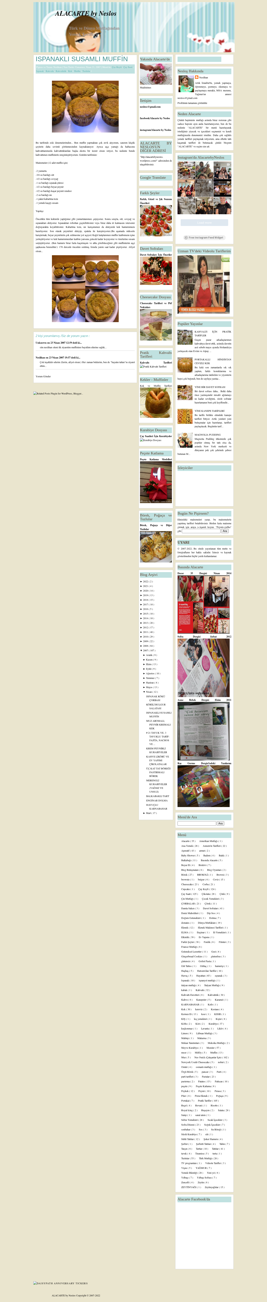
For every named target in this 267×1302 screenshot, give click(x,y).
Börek (184, 874)
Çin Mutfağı (187, 898)
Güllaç (203, 966)
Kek (70, 71)
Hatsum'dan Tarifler (207, 970)
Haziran (150, 682)
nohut (221, 1062)
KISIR (218, 1014)
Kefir (211, 1004)
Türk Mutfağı (206, 1158)
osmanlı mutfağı (204, 1067)
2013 (146, 622)
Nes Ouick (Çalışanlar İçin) (208, 1057)
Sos (201, 1129)
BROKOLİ (203, 874)
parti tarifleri (187, 1076)
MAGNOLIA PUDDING (208, 434)
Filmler (223, 942)
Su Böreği (216, 1129)
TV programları (189, 1163)
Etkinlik (185, 937)
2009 (146, 641)
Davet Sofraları (211, 908)
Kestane (215, 1009)
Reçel (184, 1105)
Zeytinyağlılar (212, 1187)
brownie (185, 879)
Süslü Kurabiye (189, 1134)
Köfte (184, 1023)
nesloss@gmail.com (150, 106)
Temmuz (150, 678)
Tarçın (184, 1148)
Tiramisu (200, 1153)
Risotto (214, 1105)
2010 (146, 636)
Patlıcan (219, 1081)
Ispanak (40, 71)
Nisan (149, 691)
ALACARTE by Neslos (86, 13)
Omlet (184, 1067)
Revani (199, 1105)
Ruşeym (205, 1110)
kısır (203, 1014)
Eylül (149, 668)
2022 (146, 581)
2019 (146, 595)
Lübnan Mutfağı (204, 1033)
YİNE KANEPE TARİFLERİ (209, 410)
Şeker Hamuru (211, 1139)
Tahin (222, 1143)
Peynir (201, 1091)
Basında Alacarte (209, 860)
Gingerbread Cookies (192, 956)
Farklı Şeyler (188, 942)
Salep (184, 1115)
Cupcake (185, 889)
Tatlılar (215, 1148)
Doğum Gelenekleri (191, 917)
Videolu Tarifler (213, 1163)
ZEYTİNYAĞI (189, 1187)
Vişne (184, 1167)
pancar (205, 1071)
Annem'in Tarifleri (212, 845)
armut (202, 850)
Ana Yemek (187, 845)
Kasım (149, 659)
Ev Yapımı (204, 937)
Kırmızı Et (186, 1014)
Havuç (184, 975)
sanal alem (200, 1115)
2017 (146, 604)
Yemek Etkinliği (189, 1172)
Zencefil (185, 1182)
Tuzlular (86, 71)
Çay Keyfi (117, 67)
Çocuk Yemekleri (211, 898)
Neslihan (41, 357)
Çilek (222, 893)
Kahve (184, 999)
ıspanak (219, 975)
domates (185, 922)
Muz (183, 1057)
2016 (146, 609)
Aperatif (185, 850)
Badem (207, 855)
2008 (146, 645)
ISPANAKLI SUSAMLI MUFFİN (82, 59)
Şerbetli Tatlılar (204, 1143)
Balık (222, 855)
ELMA (185, 932)
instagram (145, 130)
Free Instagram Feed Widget (206, 237)
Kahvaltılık (61, 71)
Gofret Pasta (205, 961)
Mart (148, 813)
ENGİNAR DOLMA (157, 800)
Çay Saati (128, 67)
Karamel (219, 999)
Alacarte (185, 841)
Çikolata (206, 893)
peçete (184, 1086)
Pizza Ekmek (201, 1095)
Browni (221, 874)
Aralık (149, 655)
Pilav (184, 1095)
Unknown (41, 342)
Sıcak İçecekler (215, 1119)
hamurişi (219, 966)
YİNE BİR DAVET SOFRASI (210, 387)
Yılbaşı (185, 1177)
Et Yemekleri (220, 932)
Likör (220, 1028)
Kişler (219, 1018)
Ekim (149, 664)
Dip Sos (211, 913)
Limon (184, 1033)
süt (207, 1134)
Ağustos (150, 673)
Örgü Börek (187, 1071)
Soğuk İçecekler (212, 1124)
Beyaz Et (186, 865)
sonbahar (186, 1129)
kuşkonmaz (187, 1028)
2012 (146, 627)
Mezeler (211, 1047)
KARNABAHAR (190, 1004)
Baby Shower (188, 855)
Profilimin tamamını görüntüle (192, 103)
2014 (146, 618)
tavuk (184, 1153)
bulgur (201, 879)
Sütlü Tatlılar (187, 1139)
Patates (202, 1081)
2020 (146, 590)
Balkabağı (186, 860)
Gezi (214, 951)
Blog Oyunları (214, 869)
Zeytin (201, 1182)
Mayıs (149, 687)
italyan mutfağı (188, 985)
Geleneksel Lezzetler (191, 951)
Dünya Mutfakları (207, 922)
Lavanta (205, 1028)
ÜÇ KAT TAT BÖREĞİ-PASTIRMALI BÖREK (158, 772)
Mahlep (185, 1038)
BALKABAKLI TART (157, 796)
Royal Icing (187, 1110)
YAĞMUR (201, 1167)
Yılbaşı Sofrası (204, 1177)
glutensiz (186, 961)
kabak (184, 990)
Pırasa (218, 1091)
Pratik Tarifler (205, 1100)
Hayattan (201, 975)
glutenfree (216, 956)
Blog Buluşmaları (190, 869)
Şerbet (184, 1143)
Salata (221, 1110)
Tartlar (199, 1148)
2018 (146, 599)
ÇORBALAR (188, 903)
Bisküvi (203, 865)
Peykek (185, 1091)
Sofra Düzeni (188, 1124)
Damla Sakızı (188, 908)
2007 (146, 650)
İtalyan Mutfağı (212, 985)
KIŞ (183, 1018)
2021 (146, 586)
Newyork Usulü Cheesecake (195, 1062)
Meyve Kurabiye (190, 1047)
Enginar (201, 932)
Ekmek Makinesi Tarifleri (211, 927)
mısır (184, 1052)
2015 (146, 613)
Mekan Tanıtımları (190, 1042)
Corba (206, 884)
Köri (198, 1023)
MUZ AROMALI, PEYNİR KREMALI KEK (158, 724)
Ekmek (185, 927)
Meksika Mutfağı (216, 1042)
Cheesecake (187, 884)
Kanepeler (201, 999)
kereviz (199, 1009)
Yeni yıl (211, 1172)
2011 (146, 632)
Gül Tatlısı (186, 966)
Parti (219, 1071)
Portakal (185, 1100)
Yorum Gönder (43, 376)
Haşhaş (185, 970)
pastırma (185, 1081)
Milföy (198, 1052)
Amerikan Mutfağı (208, 841)
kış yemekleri (201, 1018)
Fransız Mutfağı (189, 946)
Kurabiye (213, 1023)
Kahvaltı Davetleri (190, 994)
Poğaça (220, 1095)
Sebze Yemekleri (189, 1119)
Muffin (77, 71)
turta (215, 1153)
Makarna (202, 1038)
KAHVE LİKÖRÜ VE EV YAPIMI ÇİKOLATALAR (157, 760)
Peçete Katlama (204, 1086)
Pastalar (206, 1076)
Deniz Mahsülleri (190, 913)
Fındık (207, 942)
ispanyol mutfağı (207, 980)
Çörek (208, 903)
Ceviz (216, 879)
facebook (145, 118)
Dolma (213, 917)
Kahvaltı (50, 71)
